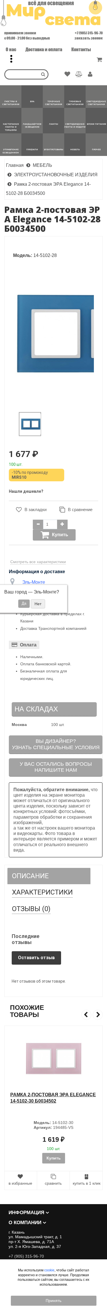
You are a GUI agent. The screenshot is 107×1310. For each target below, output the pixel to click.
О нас (11, 49)
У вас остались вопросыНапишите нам (56, 767)
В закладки (36, 509)
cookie (49, 1270)
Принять (53, 1300)
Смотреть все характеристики (38, 561)
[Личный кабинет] (90, 74)
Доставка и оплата (43, 49)
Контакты (81, 49)
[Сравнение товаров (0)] (79, 74)
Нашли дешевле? (26, 491)
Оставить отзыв (36, 957)
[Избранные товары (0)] (67, 74)
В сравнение (80, 509)
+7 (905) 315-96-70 (89, 33)
